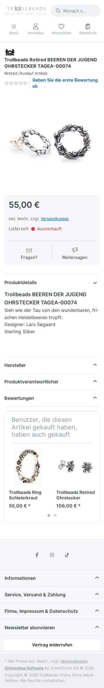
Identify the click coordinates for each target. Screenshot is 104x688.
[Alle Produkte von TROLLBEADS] (9, 52)
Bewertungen (19, 398)
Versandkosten (55, 218)
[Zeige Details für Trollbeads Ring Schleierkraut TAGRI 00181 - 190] (28, 467)
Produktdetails (20, 282)
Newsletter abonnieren (30, 627)
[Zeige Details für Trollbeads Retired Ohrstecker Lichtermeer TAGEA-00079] (75, 467)
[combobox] (75, 11)
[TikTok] (67, 555)
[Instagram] (52, 555)
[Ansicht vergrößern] (52, 141)
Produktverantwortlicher (31, 382)
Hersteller (15, 365)
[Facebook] (37, 555)
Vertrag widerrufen (52, 644)
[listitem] (52, 141)
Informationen (20, 578)
